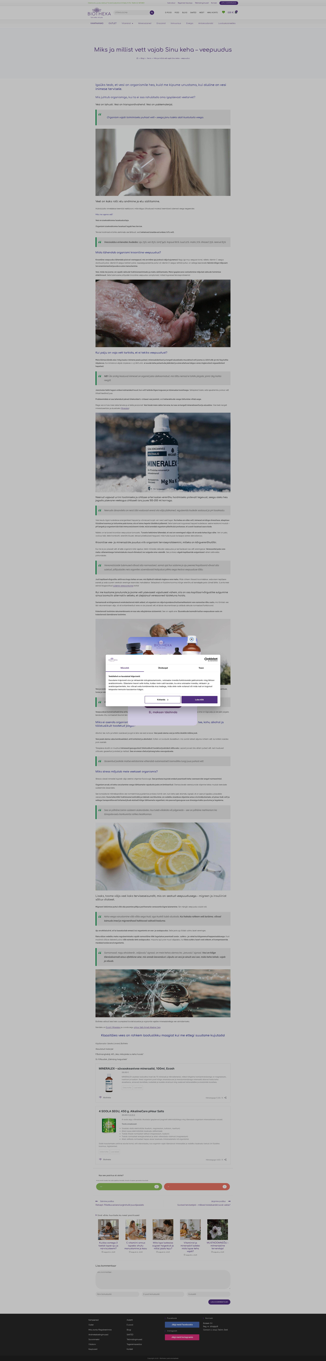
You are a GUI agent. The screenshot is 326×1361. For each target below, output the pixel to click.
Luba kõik (199, 700)
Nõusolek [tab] (125, 668)
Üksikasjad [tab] (163, 668)
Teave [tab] (201, 668)
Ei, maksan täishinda (163, 712)
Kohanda (161, 700)
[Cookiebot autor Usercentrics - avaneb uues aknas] (206, 659)
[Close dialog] (192, 639)
